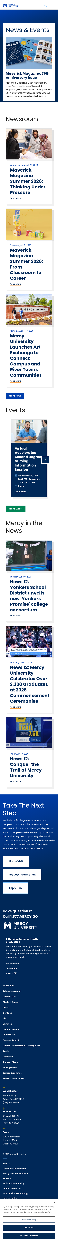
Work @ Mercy (10, 1067)
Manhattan (9, 1111)
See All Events (16, 508)
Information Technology (15, 1193)
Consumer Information (14, 1168)
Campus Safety (11, 1029)
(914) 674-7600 (11, 1102)
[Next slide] (45, 460)
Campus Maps (10, 1062)
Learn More (20, 491)
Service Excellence (12, 1073)
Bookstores (9, 1034)
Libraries (7, 1024)
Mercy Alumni (12, 963)
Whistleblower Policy (13, 1183)
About (6, 1007)
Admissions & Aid (12, 991)
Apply (6, 1051)
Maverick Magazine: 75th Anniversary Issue (27, 75)
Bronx (6, 1132)
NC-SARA (7, 1178)
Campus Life (9, 996)
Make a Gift (12, 973)
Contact (7, 1013)
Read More (15, 198)
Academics (8, 985)
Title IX (6, 1163)
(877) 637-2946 (11, 1123)
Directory (8, 1056)
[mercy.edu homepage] (11, 5)
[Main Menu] (54, 5)
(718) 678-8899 (10, 1143)
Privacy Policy (10, 1198)
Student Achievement (14, 1078)
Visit (5, 1018)
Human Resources (12, 1188)
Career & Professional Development (21, 1045)
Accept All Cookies (29, 1235)
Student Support (11, 1002)
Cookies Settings (29, 1219)
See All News (15, 395)
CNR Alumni (11, 968)
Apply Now (15, 888)
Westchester (10, 1091)
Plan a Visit (16, 861)
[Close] (55, 1202)
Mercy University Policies (15, 1173)
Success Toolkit (11, 1040)
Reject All (29, 1227)
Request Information (22, 874)
